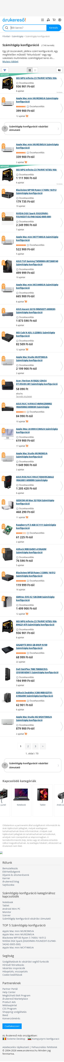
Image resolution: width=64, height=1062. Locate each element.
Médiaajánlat (9, 1005)
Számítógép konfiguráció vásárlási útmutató (26, 918)
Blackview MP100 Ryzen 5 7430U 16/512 (24, 937)
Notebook (21, 804)
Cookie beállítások (12, 974)
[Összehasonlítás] (48, 19)
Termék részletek (24, 396)
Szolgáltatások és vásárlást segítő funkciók (25, 961)
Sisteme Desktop (16, 1038)
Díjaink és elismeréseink (15, 874)
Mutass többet (10, 61)
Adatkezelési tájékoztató (15, 1047)
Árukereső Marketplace (15, 998)
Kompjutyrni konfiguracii (45, 1038)
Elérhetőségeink (11, 871)
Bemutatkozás (10, 868)
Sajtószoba (8, 884)
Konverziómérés (11, 1018)
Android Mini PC (11, 908)
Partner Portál (10, 988)
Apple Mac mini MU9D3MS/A (18, 934)
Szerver (6, 915)
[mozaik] (35, 69)
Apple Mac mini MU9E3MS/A (18, 931)
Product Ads (9, 1002)
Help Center (9, 992)
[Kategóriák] (42, 19)
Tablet (42, 804)
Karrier (6, 878)
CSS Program (9, 1008)
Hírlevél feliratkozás (13, 964)
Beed (5, 1015)
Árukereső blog (10, 881)
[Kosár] (54, 19)
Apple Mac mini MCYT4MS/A (18, 947)
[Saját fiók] (59, 19)
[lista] (29, 69)
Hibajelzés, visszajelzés (15, 971)
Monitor (6, 912)
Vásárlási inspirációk (13, 968)
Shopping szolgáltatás (14, 1011)
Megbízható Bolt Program (16, 995)
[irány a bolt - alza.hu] (8, 385)
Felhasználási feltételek (44, 1047)
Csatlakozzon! (12, 1026)
